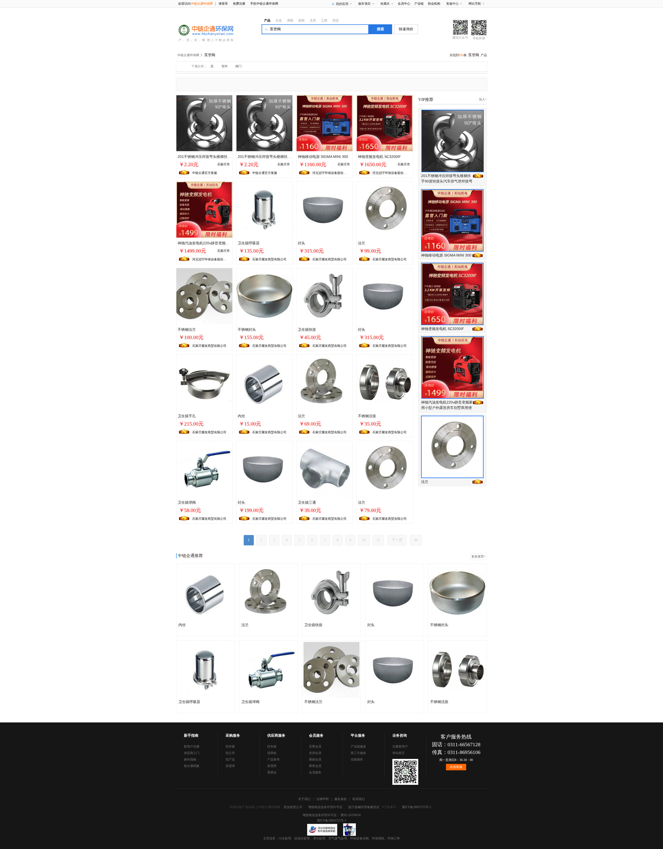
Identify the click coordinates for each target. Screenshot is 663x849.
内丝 (241, 416)
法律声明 (322, 799)
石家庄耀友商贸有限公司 (269, 259)
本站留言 (398, 753)
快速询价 (406, 29)
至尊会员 (315, 746)
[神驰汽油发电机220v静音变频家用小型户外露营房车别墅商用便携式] (204, 209)
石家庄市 (223, 164)
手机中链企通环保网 (264, 3)
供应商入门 (191, 753)
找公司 (230, 753)
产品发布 (273, 759)
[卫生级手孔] (204, 382)
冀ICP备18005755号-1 (416, 807)
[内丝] (264, 382)
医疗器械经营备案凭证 (363, 807)
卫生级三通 (307, 502)
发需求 (230, 766)
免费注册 (239, 3)
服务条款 (340, 799)
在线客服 (456, 767)
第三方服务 (358, 753)
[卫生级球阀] (204, 469)
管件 (224, 66)
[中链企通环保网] (204, 29)
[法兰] (385, 209)
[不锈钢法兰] (204, 296)
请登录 (223, 3)
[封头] (324, 209)
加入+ (483, 99)
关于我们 (304, 799)
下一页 (397, 540)
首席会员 (315, 753)
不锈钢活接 (367, 416)
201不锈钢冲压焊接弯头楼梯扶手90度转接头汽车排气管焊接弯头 (230, 157)
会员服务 (315, 772)
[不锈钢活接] (385, 382)
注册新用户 (400, 746)
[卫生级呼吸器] (264, 209)
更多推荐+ (478, 556)
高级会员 (315, 759)
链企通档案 (191, 766)
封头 (301, 243)
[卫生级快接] (324, 296)
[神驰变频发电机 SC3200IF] (385, 123)
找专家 (230, 746)
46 (416, 540)
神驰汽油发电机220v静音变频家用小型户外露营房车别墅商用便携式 (447, 407)
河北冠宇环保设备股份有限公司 (334, 173)
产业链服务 (358, 746)
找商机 (272, 753)
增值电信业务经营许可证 (325, 807)
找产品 (230, 759)
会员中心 (404, 3)
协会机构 (434, 3)
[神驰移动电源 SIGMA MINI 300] (324, 123)
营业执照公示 (293, 807)
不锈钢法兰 (187, 329)
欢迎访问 (195, 3)
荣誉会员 (315, 766)
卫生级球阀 (187, 502)
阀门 (238, 66)
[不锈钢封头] (264, 296)
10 (364, 540)
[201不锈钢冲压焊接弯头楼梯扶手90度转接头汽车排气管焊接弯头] (204, 123)
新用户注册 (191, 746)
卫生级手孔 (187, 416)
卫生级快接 (307, 329)
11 (378, 540)
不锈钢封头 (247, 329)
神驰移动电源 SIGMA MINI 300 (323, 157)
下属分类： (199, 66)
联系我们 (358, 799)
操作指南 (190, 759)
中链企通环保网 (188, 55)
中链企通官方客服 (204, 173)
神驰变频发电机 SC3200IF (379, 157)
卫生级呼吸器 (249, 243)
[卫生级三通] (324, 469)
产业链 (419, 3)
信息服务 (357, 759)
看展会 (272, 772)
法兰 (361, 243)
